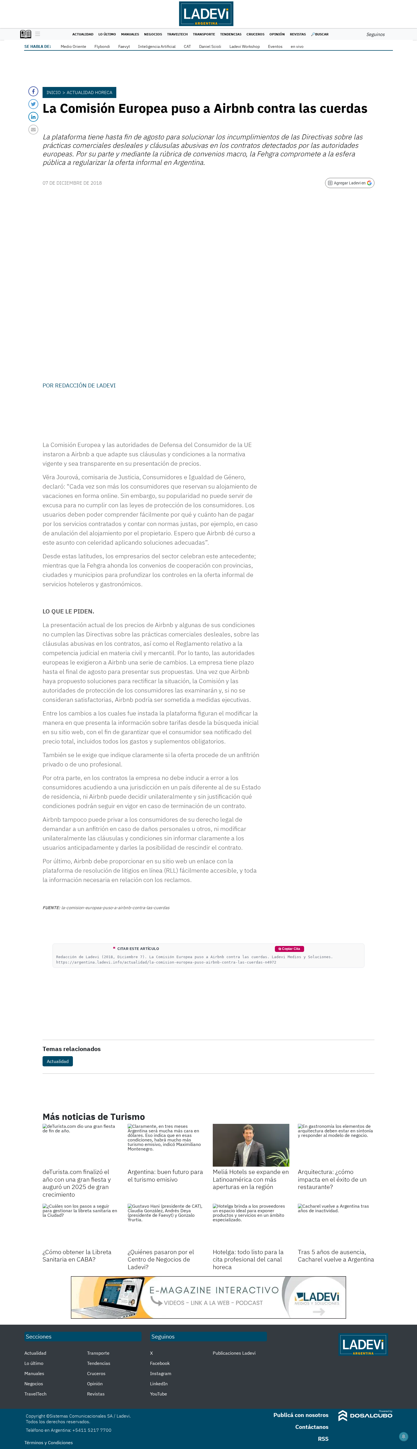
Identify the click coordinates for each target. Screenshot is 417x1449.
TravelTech (177, 34)
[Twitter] (33, 104)
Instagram (160, 1373)
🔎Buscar (319, 34)
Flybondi (102, 46)
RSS (323, 1438)
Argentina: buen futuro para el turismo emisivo (165, 1175)
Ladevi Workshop (244, 46)
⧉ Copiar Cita (289, 949)
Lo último (107, 34)
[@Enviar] (33, 130)
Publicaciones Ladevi (234, 1353)
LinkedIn (159, 1383)
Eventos (275, 46)
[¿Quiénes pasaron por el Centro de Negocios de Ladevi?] (166, 1225)
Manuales (130, 34)
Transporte (204, 34)
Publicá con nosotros (300, 1415)
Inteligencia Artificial (157, 46)
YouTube (158, 1394)
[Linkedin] (33, 117)
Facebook (160, 1363)
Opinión (277, 34)
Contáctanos (311, 1427)
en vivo (297, 46)
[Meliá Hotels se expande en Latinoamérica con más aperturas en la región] (251, 1145)
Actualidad (82, 34)
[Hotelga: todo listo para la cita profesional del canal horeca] (251, 1225)
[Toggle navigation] (36, 34)
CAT (187, 46)
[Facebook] (33, 91)
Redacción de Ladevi (85, 385)
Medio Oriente (73, 46)
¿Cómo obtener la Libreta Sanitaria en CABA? (77, 1255)
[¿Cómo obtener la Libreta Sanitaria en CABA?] (81, 1225)
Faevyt (124, 46)
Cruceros (255, 34)
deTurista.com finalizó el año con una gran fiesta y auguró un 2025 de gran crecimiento (77, 1182)
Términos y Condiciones (48, 1442)
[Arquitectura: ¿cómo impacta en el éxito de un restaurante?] (336, 1145)
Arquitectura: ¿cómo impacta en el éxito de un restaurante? (332, 1179)
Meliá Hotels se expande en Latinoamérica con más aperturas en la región (251, 1179)
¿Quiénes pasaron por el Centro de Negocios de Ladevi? (161, 1259)
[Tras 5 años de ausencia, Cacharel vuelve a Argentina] (336, 1225)
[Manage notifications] (403, 1436)
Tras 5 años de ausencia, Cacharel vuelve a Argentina (336, 1255)
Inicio (54, 92)
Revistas (298, 34)
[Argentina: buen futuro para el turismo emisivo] (166, 1145)
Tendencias (230, 34)
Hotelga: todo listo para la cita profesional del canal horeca (248, 1259)
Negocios (153, 34)
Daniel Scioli (210, 46)
